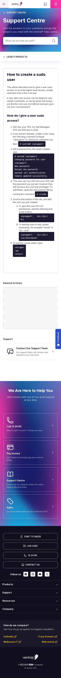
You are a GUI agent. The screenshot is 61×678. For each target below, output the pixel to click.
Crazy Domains (46, 636)
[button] (4, 4)
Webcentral (48, 642)
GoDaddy (8, 636)
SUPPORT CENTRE (16, 12)
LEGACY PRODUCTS (17, 57)
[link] (55, 4)
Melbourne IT (11, 642)
